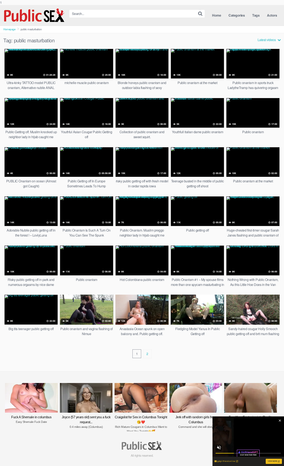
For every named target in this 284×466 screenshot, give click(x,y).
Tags (255, 15)
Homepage (9, 29)
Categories (236, 15)
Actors (272, 15)
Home (216, 15)
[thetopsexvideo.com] (34, 15)
